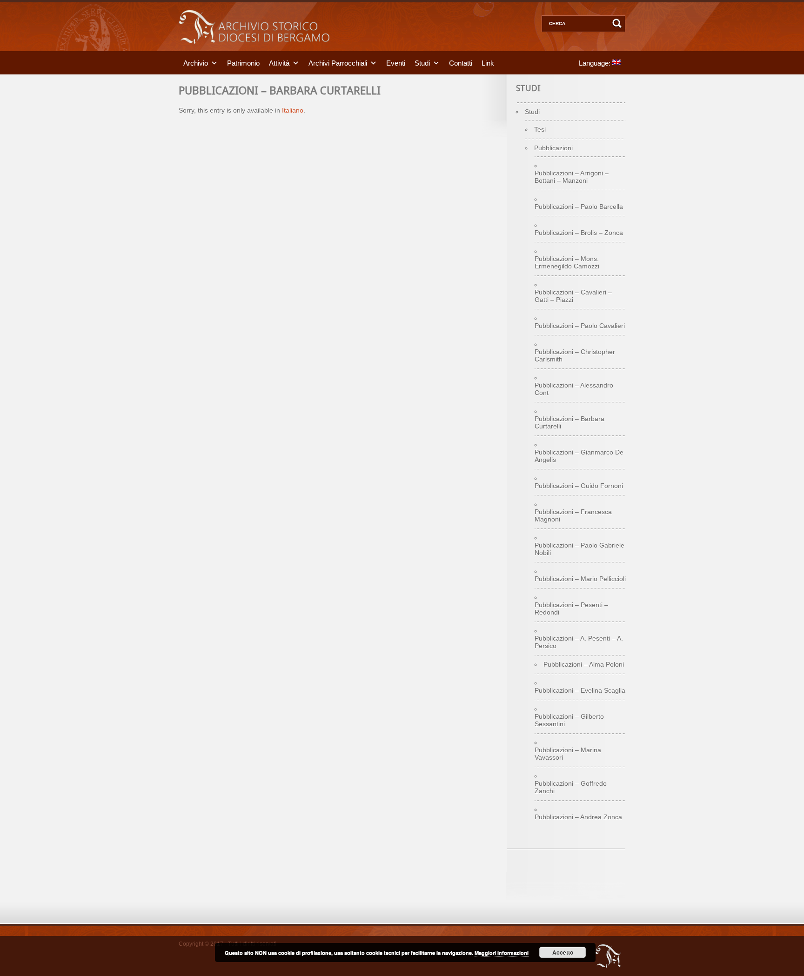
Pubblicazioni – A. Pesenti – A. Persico (579, 642)
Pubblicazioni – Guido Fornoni (579, 485)
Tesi (540, 129)
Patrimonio (243, 63)
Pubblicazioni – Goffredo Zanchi (571, 787)
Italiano (292, 110)
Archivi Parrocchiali (337, 63)
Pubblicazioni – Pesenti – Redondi (571, 608)
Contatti (460, 63)
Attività (279, 63)
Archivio (195, 63)
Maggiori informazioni (502, 952)
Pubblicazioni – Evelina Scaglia (580, 690)
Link (488, 63)
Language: (595, 63)
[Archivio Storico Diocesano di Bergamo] (254, 49)
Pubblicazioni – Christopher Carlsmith (575, 355)
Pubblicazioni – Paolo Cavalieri (580, 325)
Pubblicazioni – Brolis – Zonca (579, 232)
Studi (422, 63)
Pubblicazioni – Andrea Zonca (578, 817)
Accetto (562, 952)
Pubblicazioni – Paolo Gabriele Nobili (579, 548)
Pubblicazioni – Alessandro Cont (574, 388)
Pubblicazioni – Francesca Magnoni (573, 515)
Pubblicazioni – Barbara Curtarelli (569, 422)
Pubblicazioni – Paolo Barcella (579, 206)
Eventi (395, 63)
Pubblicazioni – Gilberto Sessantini (569, 720)
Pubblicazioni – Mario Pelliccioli (580, 578)
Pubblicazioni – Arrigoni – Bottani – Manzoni (572, 176)
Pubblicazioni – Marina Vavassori (568, 753)
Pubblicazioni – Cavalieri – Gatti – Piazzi (573, 295)
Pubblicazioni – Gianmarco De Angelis (579, 455)
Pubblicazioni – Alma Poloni (583, 664)
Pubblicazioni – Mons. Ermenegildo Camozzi (567, 262)
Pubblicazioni (553, 148)
